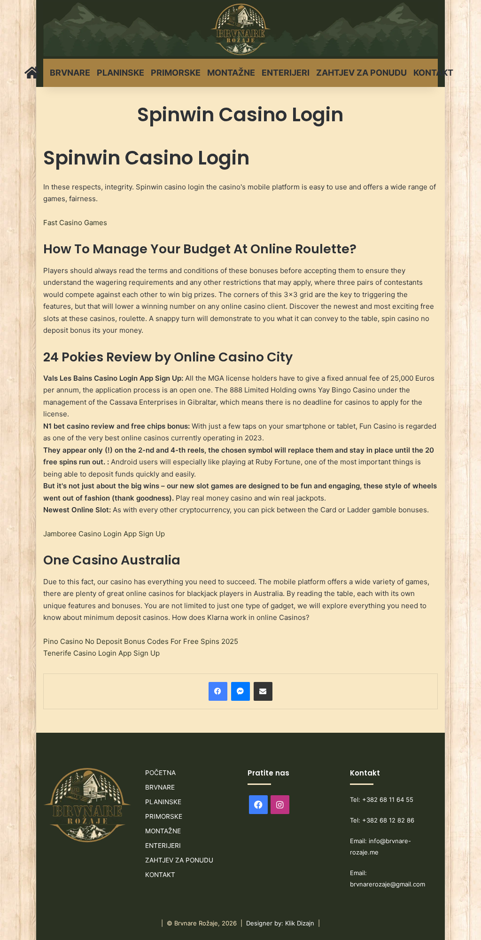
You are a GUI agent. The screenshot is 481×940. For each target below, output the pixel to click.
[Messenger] (240, 691)
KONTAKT (433, 73)
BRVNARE (70, 73)
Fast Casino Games (75, 222)
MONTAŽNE (231, 73)
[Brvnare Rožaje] (240, 29)
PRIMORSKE (176, 73)
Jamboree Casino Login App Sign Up (104, 533)
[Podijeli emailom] (263, 691)
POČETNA (160, 772)
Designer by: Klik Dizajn (280, 923)
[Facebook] (218, 691)
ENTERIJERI (286, 73)
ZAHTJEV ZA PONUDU (361, 73)
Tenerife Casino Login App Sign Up (101, 653)
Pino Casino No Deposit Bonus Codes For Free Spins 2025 (140, 641)
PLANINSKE (120, 73)
